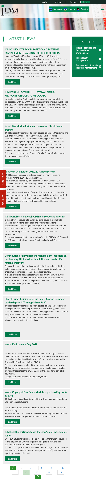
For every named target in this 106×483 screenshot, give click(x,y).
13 (37, 472)
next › (38, 477)
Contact (73, 2)
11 (15, 472)
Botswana (57, 9)
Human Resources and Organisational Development (86, 50)
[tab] (87, 50)
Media (44, 2)
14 (49, 472)
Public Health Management (82, 59)
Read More (12, 82)
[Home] (9, 10)
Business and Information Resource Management (87, 66)
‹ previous (13, 468)
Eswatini (84, 9)
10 (63, 468)
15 (60, 472)
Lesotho (71, 9)
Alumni (58, 2)
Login (85, 2)
